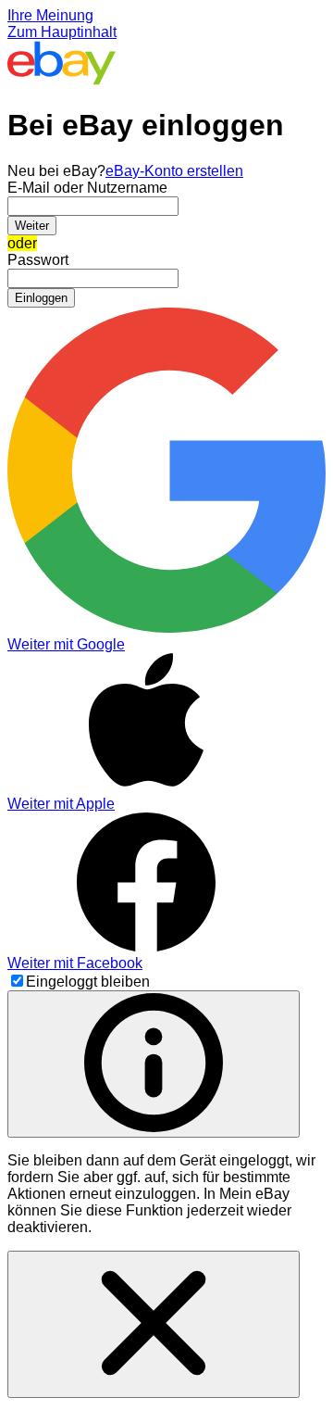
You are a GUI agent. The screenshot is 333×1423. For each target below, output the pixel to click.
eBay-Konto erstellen (174, 171)
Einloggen (41, 298)
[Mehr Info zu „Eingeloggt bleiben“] (153, 1064)
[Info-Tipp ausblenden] (153, 1324)
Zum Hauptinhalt (62, 32)
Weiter (32, 226)
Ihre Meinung (50, 15)
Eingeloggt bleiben (88, 981)
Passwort (37, 260)
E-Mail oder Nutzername (87, 187)
